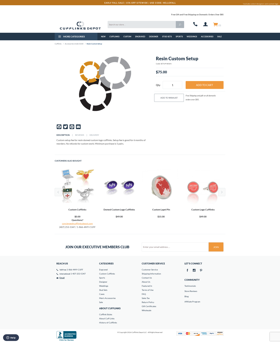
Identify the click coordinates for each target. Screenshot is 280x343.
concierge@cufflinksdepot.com (77, 223)
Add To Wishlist (169, 97)
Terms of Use (147, 290)
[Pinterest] (201, 270)
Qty (158, 85)
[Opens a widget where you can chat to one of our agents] (11, 338)
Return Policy (148, 302)
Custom (127, 36)
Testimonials (186, 286)
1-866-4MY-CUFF (75, 269)
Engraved (140, 36)
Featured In (147, 286)
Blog (186, 296)
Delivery (94, 135)
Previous (58, 192)
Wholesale (146, 310)
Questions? (77, 220)
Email (62, 277)
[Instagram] (194, 270)
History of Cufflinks (108, 322)
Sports (179, 36)
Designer (153, 36)
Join (216, 247)
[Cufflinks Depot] (80, 25)
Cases (101, 294)
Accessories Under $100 (74, 44)
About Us (146, 282)
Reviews (79, 135)
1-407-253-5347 (78, 273)
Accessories (207, 36)
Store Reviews (186, 291)
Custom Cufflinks (107, 273)
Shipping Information (151, 273)
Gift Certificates (149, 306)
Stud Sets (167, 36)
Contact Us (147, 277)
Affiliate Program (186, 301)
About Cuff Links (106, 318)
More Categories (74, 36)
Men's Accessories (107, 298)
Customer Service (150, 269)
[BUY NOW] (77, 187)
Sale (219, 36)
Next (221, 192)
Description (63, 135)
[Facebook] (187, 270)
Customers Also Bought (68, 161)
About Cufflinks (110, 308)
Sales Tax (146, 298)
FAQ (144, 294)
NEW (103, 36)
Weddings (192, 36)
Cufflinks (114, 36)
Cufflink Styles (105, 314)
